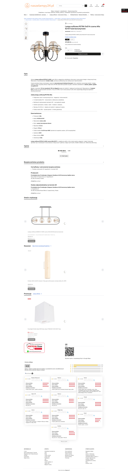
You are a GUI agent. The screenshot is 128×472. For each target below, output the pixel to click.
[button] (86, 6)
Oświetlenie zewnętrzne (50, 451)
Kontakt (25, 455)
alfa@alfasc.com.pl (35, 181)
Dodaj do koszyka (83, 54)
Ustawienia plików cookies (91, 456)
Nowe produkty (68, 456)
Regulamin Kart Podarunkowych (31, 453)
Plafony (46, 460)
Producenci (26, 456)
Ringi (46, 453)
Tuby (46, 452)
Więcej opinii (64, 441)
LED (45, 459)
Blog (87, 461)
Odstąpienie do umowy (91, 460)
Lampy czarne (48, 455)
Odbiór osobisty (68, 453)
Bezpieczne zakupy (69, 455)
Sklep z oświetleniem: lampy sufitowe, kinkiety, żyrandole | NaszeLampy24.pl (38, 18)
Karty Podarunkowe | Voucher (30, 452)
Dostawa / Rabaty (89, 459)
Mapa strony (26, 457)
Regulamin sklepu (89, 451)
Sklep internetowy (63, 470)
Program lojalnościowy (90, 457)
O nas (25, 451)
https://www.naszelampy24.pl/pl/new (41, 246)
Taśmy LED (47, 463)
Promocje (67, 457)
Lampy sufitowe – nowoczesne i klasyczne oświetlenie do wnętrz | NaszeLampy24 (70, 18)
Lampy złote (47, 456)
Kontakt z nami (89, 463)
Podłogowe (47, 457)
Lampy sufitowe (36, 293)
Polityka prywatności (90, 455)
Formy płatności (68, 451)
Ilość (66, 48)
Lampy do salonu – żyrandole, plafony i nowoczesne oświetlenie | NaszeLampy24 (40, 19)
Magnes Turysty (48, 464)
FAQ (86, 452)
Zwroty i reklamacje (90, 453)
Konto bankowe (68, 452)
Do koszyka (31, 241)
